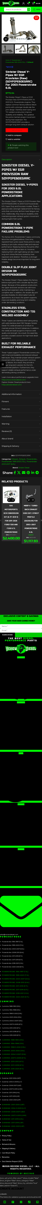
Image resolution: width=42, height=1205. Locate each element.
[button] (4, 29)
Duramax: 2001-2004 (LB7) (11, 1078)
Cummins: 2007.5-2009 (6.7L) (12, 1024)
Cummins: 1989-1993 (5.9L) (11, 1006)
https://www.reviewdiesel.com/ (14, 380)
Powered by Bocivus (21, 1173)
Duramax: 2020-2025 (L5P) (11, 1100)
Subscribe (7, 635)
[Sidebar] (3, 364)
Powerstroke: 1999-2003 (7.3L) (15, 62)
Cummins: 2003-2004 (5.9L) (11, 1017)
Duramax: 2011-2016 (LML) (11, 1092)
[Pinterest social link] (28, 472)
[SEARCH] (28, 9)
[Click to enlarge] (5, 39)
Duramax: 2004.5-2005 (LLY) (12, 1082)
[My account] (23, 3)
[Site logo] (11, 3)
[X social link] (19, 472)
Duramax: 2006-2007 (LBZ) (11, 1085)
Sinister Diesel (23, 468)
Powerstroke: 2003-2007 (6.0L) (13, 949)
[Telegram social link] (37, 472)
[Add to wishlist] (13, 500)
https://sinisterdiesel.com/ (12, 385)
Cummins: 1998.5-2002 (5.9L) (12, 1013)
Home (8, 60)
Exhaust (30, 62)
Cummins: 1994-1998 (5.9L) (11, 1010)
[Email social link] (23, 472)
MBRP (31, 535)
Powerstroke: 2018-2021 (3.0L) (12, 963)
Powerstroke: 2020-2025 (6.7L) (13, 967)
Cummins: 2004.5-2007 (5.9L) (12, 1021)
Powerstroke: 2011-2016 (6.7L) (12, 956)
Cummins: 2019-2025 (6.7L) (11, 1035)
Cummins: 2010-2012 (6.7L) (11, 1028)
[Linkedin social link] (33, 472)
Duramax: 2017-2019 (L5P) (11, 1096)
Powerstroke (16, 60)
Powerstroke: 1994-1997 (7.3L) (12, 941)
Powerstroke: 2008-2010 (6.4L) (13, 952)
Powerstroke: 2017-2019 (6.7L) (12, 960)
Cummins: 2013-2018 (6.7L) (11, 1031)
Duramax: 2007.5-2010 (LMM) (12, 1089)
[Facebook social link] (15, 472)
